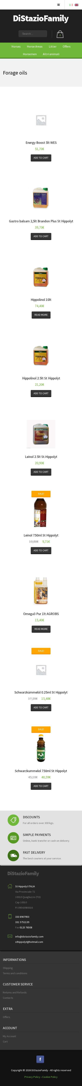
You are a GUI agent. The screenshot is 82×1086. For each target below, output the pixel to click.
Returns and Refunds (15, 992)
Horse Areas (35, 46)
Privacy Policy (32, 1077)
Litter (52, 46)
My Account (9, 1036)
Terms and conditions (15, 973)
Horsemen (30, 54)
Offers (67, 46)
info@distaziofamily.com (29, 936)
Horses (16, 46)
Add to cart (41, 157)
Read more (41, 314)
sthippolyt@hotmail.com (29, 942)
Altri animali (51, 54)
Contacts (8, 997)
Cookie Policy (50, 1077)
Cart (5, 1041)
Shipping (8, 968)
